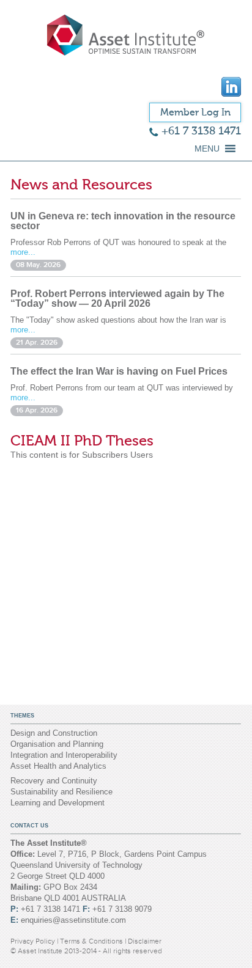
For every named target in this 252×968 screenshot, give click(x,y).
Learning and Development (57, 802)
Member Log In (195, 112)
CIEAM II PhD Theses (82, 441)
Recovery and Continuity (53, 780)
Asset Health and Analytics (58, 766)
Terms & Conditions (92, 941)
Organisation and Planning (56, 744)
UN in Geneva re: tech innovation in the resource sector (122, 221)
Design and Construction (53, 733)
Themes (22, 716)
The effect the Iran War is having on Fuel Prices (119, 371)
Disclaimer (144, 941)
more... (22, 252)
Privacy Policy (33, 941)
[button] (207, 148)
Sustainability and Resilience (61, 791)
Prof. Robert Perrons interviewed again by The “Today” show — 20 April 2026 (117, 298)
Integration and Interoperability (63, 755)
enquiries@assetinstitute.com (73, 920)
